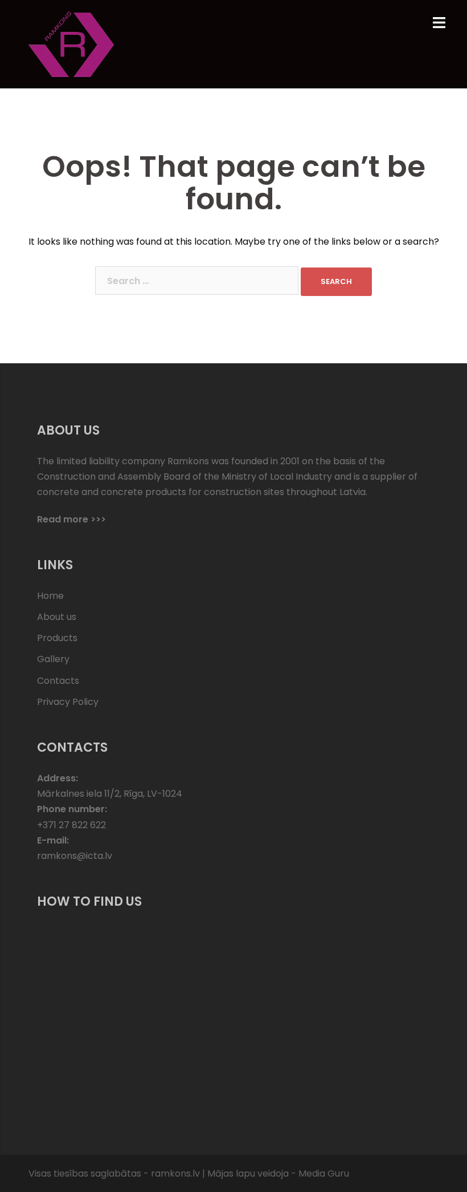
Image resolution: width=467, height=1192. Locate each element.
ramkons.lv (175, 1173)
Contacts (58, 680)
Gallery (53, 659)
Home (50, 595)
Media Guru (323, 1173)
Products (57, 637)
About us (56, 616)
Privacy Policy (68, 701)
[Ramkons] (71, 43)
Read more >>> (71, 519)
